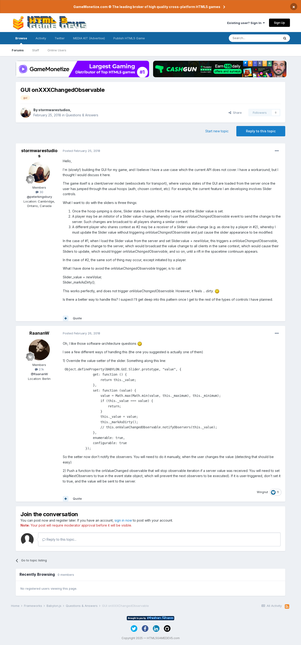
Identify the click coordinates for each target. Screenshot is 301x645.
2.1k (41, 369)
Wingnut (262, 492)
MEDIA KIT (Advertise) (89, 38)
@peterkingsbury (39, 197)
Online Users (57, 50)
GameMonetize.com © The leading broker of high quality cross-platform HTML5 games (146, 7)
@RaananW (39, 374)
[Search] (285, 38)
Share (236, 112)
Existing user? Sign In (245, 23)
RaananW (39, 333)
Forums (18, 50)
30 (41, 192)
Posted (81, 151)
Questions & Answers (82, 115)
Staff (35, 50)
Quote (77, 318)
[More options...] (276, 151)
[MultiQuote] (65, 318)
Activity (41, 38)
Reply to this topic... (61, 539)
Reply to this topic (261, 131)
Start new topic (217, 131)
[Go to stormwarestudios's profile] (25, 112)
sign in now (123, 520)
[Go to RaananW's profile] (39, 349)
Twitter (60, 38)
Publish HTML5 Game (129, 38)
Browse (21, 38)
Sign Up (279, 22)
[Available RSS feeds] (287, 606)
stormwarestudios (54, 110)
